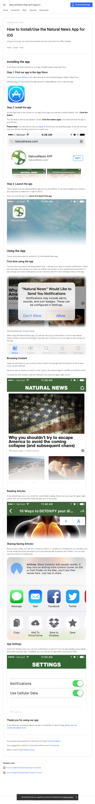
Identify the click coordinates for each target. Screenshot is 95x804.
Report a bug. (29, 750)
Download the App (82, 5)
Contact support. (54, 741)
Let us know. (54, 745)
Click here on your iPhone (17, 77)
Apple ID (42, 127)
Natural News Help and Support (24, 4)
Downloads (44, 10)
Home (5, 10)
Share (9, 48)
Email (15, 48)
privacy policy (68, 797)
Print (21, 48)
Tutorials (33, 10)
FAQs (24, 10)
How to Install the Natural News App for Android (24, 768)
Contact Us (15, 10)
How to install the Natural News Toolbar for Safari (24, 773)
